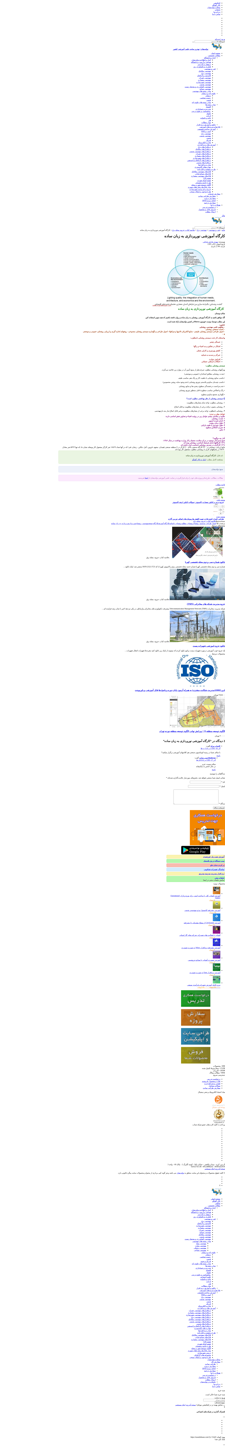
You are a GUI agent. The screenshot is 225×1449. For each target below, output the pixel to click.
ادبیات (208, 116)
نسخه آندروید (220, 1169)
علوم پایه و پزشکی (208, 93)
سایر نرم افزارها (204, 165)
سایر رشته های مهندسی (201, 91)
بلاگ (223, 216)
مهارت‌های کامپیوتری (203, 167)
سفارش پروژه (210, 198)
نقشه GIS (207, 178)
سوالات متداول (214, 1086)
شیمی (208, 100)
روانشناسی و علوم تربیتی (201, 111)
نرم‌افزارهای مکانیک (203, 149)
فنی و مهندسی (210, 69)
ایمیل (222, 786)
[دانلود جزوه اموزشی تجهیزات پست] (197, 641)
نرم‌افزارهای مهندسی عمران (200, 1310)
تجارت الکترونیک (204, 143)
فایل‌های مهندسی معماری (201, 176)
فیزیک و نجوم (206, 1261)
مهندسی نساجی (200, 1250)
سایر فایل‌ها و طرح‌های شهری (199, 187)
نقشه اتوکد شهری (204, 180)
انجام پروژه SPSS (209, 201)
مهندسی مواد (201, 1244)
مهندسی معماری (204, 80)
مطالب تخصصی (214, 55)
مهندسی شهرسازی (203, 82)
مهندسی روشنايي (142, 523)
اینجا (146, 478)
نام (223, 782)
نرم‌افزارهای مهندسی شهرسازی (198, 1315)
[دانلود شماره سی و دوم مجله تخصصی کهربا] (197, 557)
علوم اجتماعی (205, 1277)
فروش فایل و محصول (207, 209)
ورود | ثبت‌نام (220, 39)
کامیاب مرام (215, 746)
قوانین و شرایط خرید (212, 1084)
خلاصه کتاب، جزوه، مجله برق (183, 230)
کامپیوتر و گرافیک (204, 76)
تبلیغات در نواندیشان (208, 1382)
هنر (209, 120)
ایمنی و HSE (206, 131)
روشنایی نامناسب (175, 523)
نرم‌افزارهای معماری (203, 156)
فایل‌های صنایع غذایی (203, 174)
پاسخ (218, 756)
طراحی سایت (210, 1364)
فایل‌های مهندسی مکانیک (201, 172)
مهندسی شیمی (205, 85)
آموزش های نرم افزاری (206, 145)
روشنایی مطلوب (187, 523)
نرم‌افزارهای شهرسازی (202, 158)
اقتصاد (208, 107)
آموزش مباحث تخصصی (206, 129)
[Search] (193, 228)
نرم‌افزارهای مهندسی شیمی (200, 151)
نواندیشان (180, 1173)
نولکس (217, 1203)
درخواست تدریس (209, 207)
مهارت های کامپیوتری (202, 1328)
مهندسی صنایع (205, 89)
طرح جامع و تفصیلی (203, 183)
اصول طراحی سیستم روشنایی (204, 523)
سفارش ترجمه (210, 203)
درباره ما (217, 12)
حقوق (208, 114)
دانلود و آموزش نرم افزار (206, 125)
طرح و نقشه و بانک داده (206, 169)
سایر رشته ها (210, 105)
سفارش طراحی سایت (207, 196)
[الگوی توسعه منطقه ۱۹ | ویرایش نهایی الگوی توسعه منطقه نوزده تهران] (197, 727)
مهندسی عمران (205, 78)
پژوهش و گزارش (204, 64)
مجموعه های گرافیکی (202, 1355)
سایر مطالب (206, 122)
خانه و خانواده (205, 118)
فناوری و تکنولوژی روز (202, 67)
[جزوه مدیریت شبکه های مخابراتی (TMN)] (197, 599)
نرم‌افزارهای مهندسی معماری (199, 1313)
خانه (223, 230)
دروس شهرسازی (204, 1353)
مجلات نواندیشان (213, 7)
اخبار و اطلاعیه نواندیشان (201, 60)
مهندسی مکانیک (205, 71)
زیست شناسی (205, 98)
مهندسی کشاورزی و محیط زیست (198, 87)
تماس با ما (216, 14)
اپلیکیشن (217, 3)
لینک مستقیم (210, 1169)
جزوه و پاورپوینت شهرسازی (200, 189)
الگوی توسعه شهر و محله (201, 185)
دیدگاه (222, 804)
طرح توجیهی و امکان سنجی (200, 192)
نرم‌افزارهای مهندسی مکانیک (200, 1319)
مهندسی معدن (200, 1246)
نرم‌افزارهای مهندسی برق (201, 1317)
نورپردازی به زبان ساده (120, 523)
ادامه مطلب (220, 485)
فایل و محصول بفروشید (211, 1081)
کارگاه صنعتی (153, 523)
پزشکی (208, 96)
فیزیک (208, 140)
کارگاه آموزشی (163, 523)
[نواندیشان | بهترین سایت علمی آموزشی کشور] (217, 223)
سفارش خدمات (214, 194)
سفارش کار (215, 1362)
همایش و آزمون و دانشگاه (201, 62)
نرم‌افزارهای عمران (203, 154)
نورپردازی (132, 523)
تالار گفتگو (216, 5)
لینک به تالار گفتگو (199, 460)
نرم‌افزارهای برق (204, 147)
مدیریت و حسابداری (203, 109)
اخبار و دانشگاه (210, 58)
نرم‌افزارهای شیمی (203, 163)
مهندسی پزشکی (200, 1248)
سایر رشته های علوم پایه (201, 102)
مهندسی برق (206, 73)
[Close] (224, 1405)
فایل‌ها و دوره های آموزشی (209, 127)
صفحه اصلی (215, 53)
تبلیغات (217, 10)
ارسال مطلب (210, 212)
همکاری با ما (215, 205)
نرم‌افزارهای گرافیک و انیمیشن (199, 160)
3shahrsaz (207, 758)
